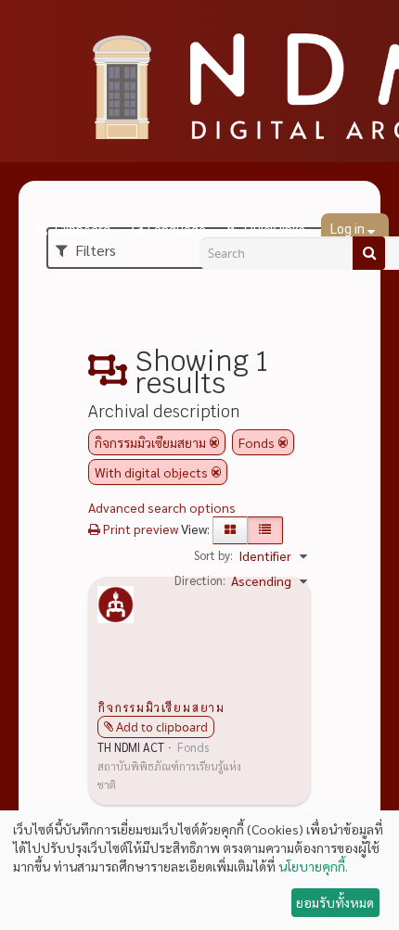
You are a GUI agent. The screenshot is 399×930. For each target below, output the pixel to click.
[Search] (369, 253)
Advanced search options (162, 507)
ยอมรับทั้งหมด (335, 902)
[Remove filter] (214, 442)
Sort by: (213, 555)
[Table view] (265, 530)
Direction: (199, 580)
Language (177, 230)
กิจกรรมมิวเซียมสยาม (161, 706)
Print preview (139, 528)
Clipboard (81, 230)
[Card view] (230, 530)
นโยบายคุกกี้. (313, 866)
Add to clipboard (162, 727)
